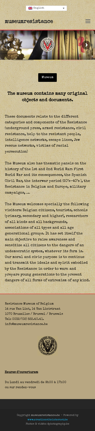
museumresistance (29, 21)
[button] (88, 22)
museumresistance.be (45, 415)
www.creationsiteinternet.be (47, 420)
